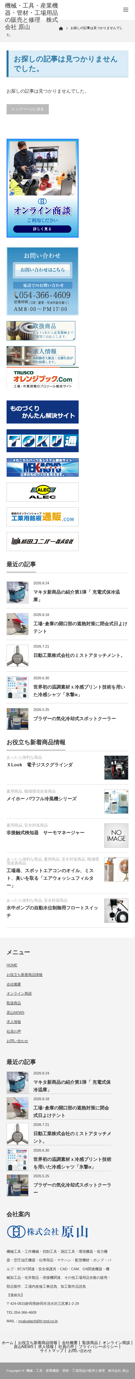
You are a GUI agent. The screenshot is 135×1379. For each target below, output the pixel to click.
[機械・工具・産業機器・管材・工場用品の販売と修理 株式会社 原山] (32, 16)
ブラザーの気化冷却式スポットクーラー (74, 718)
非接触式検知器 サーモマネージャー (46, 832)
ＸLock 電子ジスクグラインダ (40, 764)
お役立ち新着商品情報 (25, 975)
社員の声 (14, 1031)
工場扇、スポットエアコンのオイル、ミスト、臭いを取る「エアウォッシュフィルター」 (50, 878)
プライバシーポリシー (98, 1347)
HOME (12, 965)
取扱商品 (14, 1003)
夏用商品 (14, 791)
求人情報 (14, 1022)
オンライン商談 (19, 993)
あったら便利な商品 (24, 757)
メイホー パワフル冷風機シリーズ (42, 798)
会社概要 (14, 984)
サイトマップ (52, 1351)
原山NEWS (15, 1012)
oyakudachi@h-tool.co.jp (38, 1321)
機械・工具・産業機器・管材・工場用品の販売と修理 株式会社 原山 (77, 1370)
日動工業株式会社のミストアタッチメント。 (79, 655)
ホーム (7, 1343)
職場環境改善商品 (40, 791)
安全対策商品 (36, 825)
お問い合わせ (17, 1041)
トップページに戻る (27, 109)
